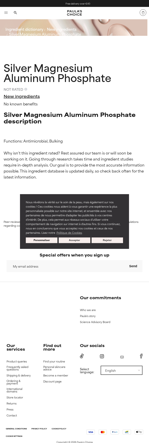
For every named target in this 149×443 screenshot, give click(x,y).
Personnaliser (42, 240)
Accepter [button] (74, 240)
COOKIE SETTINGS (14, 436)
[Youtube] (122, 356)
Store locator (15, 397)
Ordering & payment (14, 382)
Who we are (88, 310)
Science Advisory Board (95, 322)
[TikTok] (82, 356)
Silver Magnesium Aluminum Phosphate (45, 34)
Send (133, 266)
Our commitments (100, 297)
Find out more (52, 347)
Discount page (52, 381)
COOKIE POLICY (59, 429)
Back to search (22, 43)
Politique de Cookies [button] (69, 232)
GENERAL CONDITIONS (16, 429)
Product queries (17, 361)
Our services (16, 347)
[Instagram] (102, 356)
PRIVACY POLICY (39, 429)
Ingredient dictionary (24, 29)
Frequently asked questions (17, 368)
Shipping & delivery (19, 375)
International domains (14, 390)
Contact (12, 415)
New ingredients (61, 29)
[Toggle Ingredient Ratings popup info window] (25, 89)
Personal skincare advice (54, 368)
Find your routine (54, 361)
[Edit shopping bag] (143, 12)
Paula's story (88, 316)
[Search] (15, 13)
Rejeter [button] (107, 240)
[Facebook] (141, 356)
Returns (12, 403)
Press (10, 409)
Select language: (87, 370)
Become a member (55, 375)
